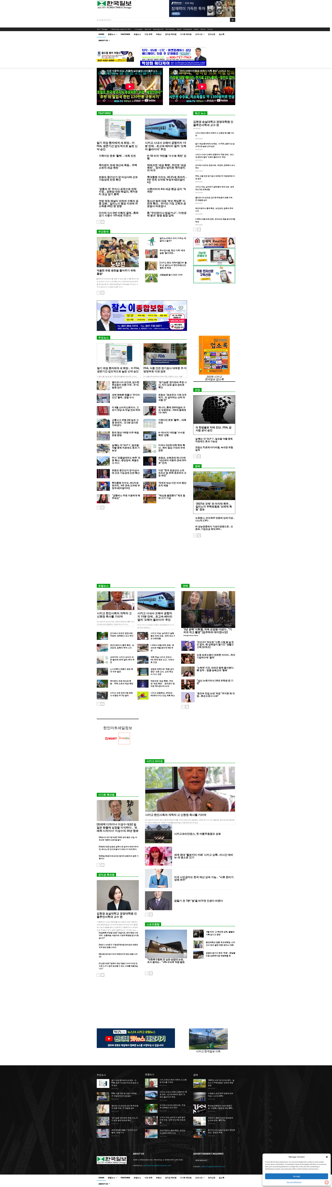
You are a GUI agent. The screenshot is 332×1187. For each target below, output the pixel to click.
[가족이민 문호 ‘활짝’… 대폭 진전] (149, 423)
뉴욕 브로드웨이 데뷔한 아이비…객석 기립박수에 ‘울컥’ (216, 656)
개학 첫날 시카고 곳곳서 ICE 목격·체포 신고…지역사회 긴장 (162, 659)
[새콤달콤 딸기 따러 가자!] (151, 278)
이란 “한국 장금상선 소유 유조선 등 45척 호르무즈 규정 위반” (172, 473)
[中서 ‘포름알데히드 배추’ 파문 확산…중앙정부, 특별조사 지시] (103, 461)
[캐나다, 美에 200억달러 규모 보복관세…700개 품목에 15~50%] (149, 410)
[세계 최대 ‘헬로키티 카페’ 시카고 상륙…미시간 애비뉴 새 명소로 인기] (158, 856)
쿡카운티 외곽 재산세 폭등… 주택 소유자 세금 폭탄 (118, 166)
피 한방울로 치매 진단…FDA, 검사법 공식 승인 (213, 429)
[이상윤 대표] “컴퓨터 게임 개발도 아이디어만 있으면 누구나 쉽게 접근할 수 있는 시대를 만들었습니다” (118, 966)
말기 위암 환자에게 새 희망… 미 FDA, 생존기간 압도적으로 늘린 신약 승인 (117, 146)
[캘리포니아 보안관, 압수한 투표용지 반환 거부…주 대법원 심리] (103, 385)
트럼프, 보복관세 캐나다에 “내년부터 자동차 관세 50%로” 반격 (172, 460)
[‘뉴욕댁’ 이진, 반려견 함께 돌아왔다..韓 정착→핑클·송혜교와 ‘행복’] (188, 671)
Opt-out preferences (294, 1182)
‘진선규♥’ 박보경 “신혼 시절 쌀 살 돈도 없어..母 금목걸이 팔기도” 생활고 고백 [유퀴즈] (215, 645)
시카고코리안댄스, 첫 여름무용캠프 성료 (197, 833)
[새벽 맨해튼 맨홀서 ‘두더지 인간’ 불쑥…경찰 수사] (103, 398)
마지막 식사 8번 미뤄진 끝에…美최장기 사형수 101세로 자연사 (119, 214)
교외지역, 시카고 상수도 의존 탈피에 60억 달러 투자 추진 (122, 659)
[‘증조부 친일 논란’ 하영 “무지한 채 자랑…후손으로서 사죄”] (188, 697)
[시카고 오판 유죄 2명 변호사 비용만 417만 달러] (102, 696)
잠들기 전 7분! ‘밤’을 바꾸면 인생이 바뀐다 (198, 900)
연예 (99, 266)
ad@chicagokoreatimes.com (213, 1166)
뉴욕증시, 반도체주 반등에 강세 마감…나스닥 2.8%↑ (215, 519)
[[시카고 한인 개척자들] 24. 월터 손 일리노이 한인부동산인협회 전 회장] (151, 265)
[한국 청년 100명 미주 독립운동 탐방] (103, 436)
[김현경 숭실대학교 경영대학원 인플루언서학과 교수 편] (118, 895)
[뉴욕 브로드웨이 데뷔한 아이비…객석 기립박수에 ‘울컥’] (188, 659)
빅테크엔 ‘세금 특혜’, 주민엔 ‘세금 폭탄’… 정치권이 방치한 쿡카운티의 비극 (166, 168)
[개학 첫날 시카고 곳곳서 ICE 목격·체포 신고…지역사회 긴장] (142, 660)
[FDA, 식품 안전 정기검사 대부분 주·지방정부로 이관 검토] (165, 354)
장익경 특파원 (106, 874)
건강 (197, 389)
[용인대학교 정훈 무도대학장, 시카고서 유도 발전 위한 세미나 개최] (198, 944)
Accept (296, 1176)
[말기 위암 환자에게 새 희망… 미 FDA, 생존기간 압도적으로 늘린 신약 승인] (118, 129)
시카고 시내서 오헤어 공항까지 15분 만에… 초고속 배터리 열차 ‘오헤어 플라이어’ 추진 (165, 146)
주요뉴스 (103, 337)
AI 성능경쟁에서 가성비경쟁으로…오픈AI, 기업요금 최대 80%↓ (214, 527)
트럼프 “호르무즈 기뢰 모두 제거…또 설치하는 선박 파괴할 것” (172, 397)
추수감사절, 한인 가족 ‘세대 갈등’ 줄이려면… (172, 251)
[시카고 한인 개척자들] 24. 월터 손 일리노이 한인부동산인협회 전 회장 (173, 265)
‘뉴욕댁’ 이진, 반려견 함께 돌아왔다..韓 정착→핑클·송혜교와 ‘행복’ (216, 669)
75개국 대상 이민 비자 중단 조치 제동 (172, 484)
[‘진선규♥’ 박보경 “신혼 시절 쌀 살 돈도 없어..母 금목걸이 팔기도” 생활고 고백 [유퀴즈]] (188, 646)
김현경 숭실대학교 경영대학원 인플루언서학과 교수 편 (213, 123)
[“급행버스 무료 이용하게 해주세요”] (103, 498)
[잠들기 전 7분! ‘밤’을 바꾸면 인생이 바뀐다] (158, 900)
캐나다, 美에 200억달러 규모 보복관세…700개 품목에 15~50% (172, 410)
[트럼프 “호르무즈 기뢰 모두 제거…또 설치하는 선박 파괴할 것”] (149, 398)
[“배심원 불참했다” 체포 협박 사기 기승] (149, 498)
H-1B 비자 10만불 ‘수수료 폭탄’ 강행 (166, 157)
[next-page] (102, 221)
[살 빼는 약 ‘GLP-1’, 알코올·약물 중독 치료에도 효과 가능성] (103, 448)
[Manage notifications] (327, 1182)
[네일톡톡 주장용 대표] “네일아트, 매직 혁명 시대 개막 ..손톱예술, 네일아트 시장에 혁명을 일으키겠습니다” (119, 935)
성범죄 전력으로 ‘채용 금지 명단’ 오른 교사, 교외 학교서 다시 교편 (162, 671)
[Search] (232, 20)
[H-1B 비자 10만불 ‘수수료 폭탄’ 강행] (149, 436)
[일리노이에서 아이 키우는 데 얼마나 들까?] (151, 241)
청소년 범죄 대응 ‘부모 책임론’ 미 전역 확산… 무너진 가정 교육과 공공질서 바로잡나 (166, 203)
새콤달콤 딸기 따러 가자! (171, 275)
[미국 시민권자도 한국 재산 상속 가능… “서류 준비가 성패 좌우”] (158, 878)
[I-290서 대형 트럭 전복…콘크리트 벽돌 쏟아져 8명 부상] (142, 648)
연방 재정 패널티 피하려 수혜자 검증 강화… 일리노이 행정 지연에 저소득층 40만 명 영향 (118, 203)
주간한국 (103, 231)
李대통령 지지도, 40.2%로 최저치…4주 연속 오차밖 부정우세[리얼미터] (167, 180)
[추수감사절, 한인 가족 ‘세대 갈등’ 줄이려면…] (151, 253)
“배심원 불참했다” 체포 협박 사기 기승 (171, 496)
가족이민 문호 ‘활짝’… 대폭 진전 (117, 155)
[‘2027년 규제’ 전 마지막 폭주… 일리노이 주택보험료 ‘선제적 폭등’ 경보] (214, 486)
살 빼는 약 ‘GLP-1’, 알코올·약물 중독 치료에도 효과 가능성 (126, 448)
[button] (327, 1157)
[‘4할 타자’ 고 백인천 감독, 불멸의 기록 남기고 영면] (198, 934)
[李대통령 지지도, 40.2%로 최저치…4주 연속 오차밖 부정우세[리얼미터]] (103, 486)
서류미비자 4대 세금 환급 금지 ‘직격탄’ (166, 190)
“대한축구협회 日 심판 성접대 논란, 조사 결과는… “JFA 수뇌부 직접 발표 (166, 960)
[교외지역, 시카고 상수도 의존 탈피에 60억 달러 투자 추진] (102, 660)
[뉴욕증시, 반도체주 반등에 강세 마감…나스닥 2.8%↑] (199, 1096)
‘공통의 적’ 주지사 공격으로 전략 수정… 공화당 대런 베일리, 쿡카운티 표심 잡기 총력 (118, 191)
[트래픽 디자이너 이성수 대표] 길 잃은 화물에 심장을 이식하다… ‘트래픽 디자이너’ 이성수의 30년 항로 (118, 827)
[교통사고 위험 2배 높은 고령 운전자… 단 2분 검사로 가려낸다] (103, 423)
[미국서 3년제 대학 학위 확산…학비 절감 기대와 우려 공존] (149, 448)
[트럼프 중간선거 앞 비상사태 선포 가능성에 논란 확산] (103, 473)
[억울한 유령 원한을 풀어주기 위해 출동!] (118, 252)
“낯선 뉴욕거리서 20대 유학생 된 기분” (215, 681)
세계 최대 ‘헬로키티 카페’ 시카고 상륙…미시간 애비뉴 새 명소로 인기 (203, 856)
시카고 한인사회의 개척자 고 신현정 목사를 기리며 (114, 615)
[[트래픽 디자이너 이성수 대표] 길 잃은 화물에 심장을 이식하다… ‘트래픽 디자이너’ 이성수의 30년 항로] (118, 810)
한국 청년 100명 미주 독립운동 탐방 (125, 433)
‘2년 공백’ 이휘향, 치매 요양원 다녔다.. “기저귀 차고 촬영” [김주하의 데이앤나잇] (207, 631)
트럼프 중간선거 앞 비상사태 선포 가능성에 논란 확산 (118, 178)
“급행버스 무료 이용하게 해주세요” (126, 496)
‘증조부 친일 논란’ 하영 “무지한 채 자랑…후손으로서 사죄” (216, 694)
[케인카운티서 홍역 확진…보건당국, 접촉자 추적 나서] (102, 648)
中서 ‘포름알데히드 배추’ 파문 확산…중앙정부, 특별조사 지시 (126, 460)
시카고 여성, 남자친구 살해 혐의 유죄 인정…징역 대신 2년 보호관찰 (163, 636)
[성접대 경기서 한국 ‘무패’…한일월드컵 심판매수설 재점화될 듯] (198, 955)
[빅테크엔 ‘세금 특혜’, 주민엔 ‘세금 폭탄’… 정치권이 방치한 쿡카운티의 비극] (142, 684)
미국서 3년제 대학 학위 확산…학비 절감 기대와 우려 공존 (171, 448)
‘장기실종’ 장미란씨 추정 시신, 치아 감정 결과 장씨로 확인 (172, 385)
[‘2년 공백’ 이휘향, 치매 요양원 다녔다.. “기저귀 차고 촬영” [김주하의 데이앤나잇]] (208, 609)
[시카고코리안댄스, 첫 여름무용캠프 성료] (158, 833)
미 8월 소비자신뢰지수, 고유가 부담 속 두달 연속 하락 (126, 408)
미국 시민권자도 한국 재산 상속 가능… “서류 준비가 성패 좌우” (204, 878)
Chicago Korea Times (190, 635)
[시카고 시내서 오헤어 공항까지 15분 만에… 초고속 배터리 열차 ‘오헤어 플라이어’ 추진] (166, 129)
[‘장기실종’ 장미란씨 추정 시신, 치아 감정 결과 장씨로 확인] (149, 385)
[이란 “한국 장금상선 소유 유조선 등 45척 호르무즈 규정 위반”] (149, 473)
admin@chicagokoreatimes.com (157, 1165)
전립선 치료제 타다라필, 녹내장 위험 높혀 (214, 448)
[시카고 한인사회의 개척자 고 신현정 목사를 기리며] (115, 600)
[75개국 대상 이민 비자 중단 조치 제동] (149, 486)
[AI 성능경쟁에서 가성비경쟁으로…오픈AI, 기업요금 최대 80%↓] (199, 1109)
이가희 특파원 (106, 794)
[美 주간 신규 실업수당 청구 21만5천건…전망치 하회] (199, 1133)
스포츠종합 (153, 924)
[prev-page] (98, 221)
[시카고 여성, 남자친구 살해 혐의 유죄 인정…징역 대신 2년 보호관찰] (142, 636)
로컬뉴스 (103, 585)
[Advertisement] (166, 561)
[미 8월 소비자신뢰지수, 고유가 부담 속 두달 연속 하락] (103, 410)
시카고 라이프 (155, 761)
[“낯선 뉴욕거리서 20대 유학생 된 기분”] (188, 684)
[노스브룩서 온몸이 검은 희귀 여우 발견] (102, 672)
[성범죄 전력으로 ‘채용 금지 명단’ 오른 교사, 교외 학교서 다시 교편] (142, 672)
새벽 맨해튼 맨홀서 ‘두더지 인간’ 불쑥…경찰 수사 (126, 396)
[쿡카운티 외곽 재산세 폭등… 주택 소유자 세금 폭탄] (102, 684)
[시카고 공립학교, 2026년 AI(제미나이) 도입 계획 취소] (142, 696)
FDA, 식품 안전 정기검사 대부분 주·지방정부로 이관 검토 (165, 370)
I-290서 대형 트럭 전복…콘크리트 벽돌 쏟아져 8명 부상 (162, 648)
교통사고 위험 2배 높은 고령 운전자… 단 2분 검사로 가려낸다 (125, 422)
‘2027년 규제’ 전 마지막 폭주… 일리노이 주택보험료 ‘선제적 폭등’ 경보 (214, 506)
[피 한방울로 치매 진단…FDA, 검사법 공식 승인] (214, 409)
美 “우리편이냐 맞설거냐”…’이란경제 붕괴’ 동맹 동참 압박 (166, 214)
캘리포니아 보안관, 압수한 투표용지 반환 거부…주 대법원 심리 (125, 385)
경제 (197, 466)
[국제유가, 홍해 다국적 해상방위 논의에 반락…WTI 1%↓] (199, 1121)
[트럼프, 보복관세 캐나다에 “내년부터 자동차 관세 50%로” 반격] (149, 461)
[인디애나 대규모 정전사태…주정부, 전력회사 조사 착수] (102, 636)
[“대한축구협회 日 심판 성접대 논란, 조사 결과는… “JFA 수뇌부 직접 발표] (166, 944)
